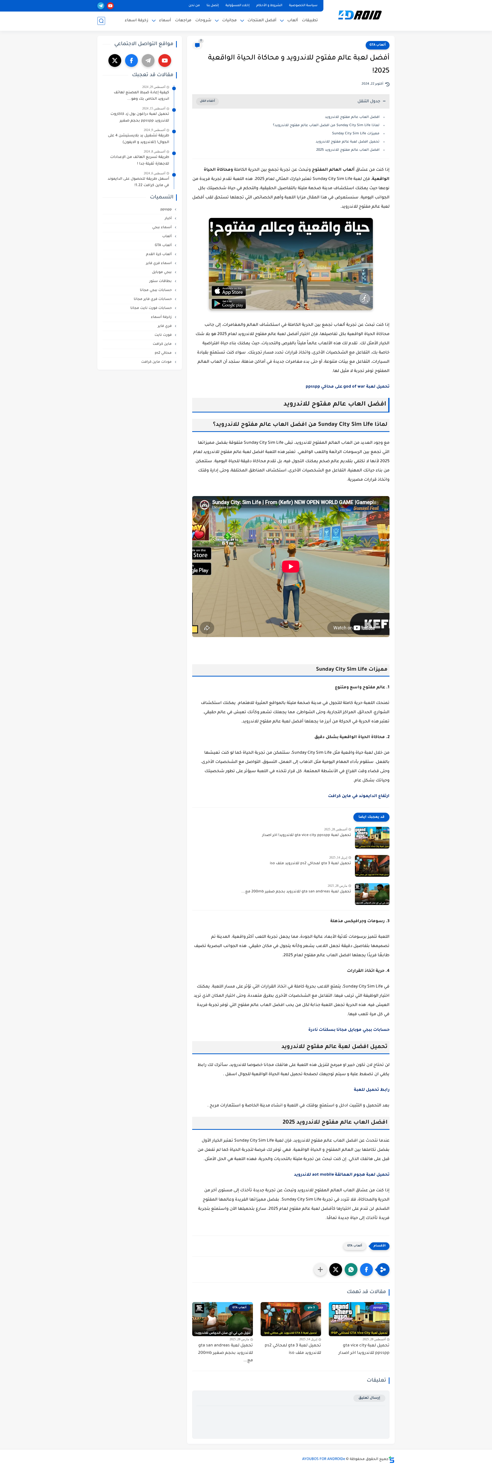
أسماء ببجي (162, 227)
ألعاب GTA (378, 45)
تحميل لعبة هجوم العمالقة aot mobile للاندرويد (341, 1175)
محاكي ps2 (164, 353)
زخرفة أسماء (162, 317)
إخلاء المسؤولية (237, 5)
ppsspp (166, 210)
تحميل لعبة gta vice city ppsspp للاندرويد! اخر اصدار (306, 835)
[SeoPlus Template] (391, 1459)
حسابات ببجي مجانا (156, 290)
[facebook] (131, 60)
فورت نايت (164, 335)
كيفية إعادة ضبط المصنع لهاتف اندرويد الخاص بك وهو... (141, 96)
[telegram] (100, 5)
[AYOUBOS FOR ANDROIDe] (360, 15)
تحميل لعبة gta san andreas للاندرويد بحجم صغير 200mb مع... (296, 892)
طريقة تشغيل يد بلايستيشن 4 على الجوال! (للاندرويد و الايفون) (138, 139)
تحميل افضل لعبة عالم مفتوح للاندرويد (347, 142)
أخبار (169, 218)
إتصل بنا (213, 5)
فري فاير (165, 326)
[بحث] (101, 21)
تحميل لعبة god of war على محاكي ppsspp (347, 387)
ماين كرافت (163, 344)
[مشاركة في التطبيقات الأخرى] (320, 1269)
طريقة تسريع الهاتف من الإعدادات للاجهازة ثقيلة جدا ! (139, 161)
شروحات (203, 20)
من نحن (194, 5)
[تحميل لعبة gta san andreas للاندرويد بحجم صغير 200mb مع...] (372, 894)
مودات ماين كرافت (157, 362)
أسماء (165, 20)
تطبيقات (310, 20)
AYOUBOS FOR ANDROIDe (323, 1459)
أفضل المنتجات (262, 20)
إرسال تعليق (369, 1398)
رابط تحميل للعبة (371, 1090)
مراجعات (183, 20)
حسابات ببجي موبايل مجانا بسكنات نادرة (348, 1030)
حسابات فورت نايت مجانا (151, 308)
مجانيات (229, 20)
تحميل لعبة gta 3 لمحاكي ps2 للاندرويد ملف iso (310, 864)
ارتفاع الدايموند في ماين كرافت (358, 796)
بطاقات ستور (161, 281)
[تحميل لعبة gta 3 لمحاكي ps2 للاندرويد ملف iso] (372, 866)
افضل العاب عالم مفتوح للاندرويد (352, 117)
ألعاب (292, 20)
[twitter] (114, 60)
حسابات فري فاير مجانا (153, 299)
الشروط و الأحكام (269, 5)
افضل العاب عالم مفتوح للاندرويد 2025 (348, 150)
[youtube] (110, 5)
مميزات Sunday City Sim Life (356, 134)
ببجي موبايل (162, 272)
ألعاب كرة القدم (159, 254)
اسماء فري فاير (159, 263)
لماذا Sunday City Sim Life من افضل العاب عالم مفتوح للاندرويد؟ (326, 125)
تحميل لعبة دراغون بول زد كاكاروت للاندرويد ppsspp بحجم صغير (139, 117)
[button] (366, 1269)
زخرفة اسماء (136, 20)
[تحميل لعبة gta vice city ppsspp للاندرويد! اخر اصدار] (372, 838)
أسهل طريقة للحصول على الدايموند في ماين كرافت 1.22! (138, 182)
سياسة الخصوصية (303, 5)
